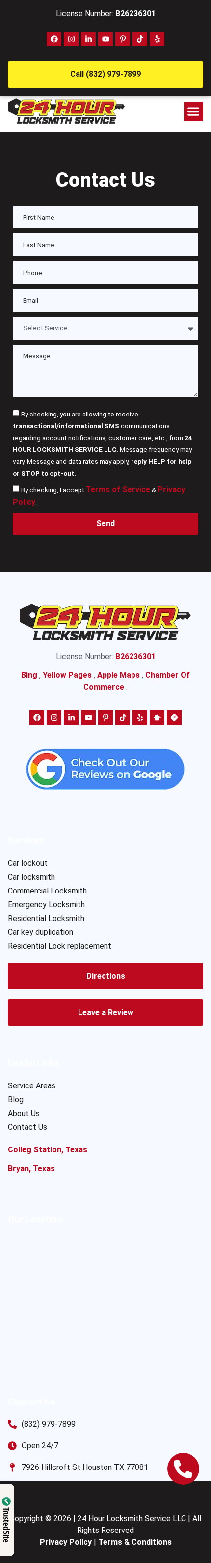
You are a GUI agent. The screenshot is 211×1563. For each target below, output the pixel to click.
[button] (193, 111)
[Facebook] (54, 39)
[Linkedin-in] (88, 39)
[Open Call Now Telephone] (183, 1469)
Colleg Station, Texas (47, 1149)
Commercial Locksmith (47, 890)
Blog (16, 1099)
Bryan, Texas (31, 1168)
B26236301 (135, 13)
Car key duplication (40, 932)
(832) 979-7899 (49, 1424)
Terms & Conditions (135, 1542)
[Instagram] (71, 39)
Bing (29, 675)
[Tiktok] (139, 39)
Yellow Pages (67, 675)
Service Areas (31, 1085)
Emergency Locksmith (46, 904)
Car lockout (28, 863)
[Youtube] (105, 39)
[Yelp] (157, 39)
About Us (24, 1113)
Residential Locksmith (46, 918)
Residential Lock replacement (59, 946)
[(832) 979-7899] (12, 1424)
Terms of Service (118, 489)
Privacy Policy (66, 1542)
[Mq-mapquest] (174, 717)
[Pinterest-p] (122, 39)
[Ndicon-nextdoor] (157, 717)
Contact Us (27, 1127)
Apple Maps (118, 675)
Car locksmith (31, 877)
